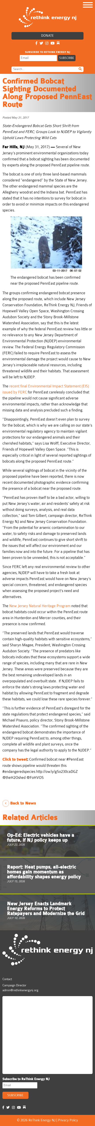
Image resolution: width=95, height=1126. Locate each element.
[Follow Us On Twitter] (41, 43)
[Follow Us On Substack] (58, 43)
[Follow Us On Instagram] (46, 43)
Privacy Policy (68, 1120)
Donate (47, 36)
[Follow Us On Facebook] (36, 43)
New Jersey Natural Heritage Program (39, 606)
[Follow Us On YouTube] (53, 43)
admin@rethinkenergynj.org (20, 990)
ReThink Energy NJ (23, 1001)
